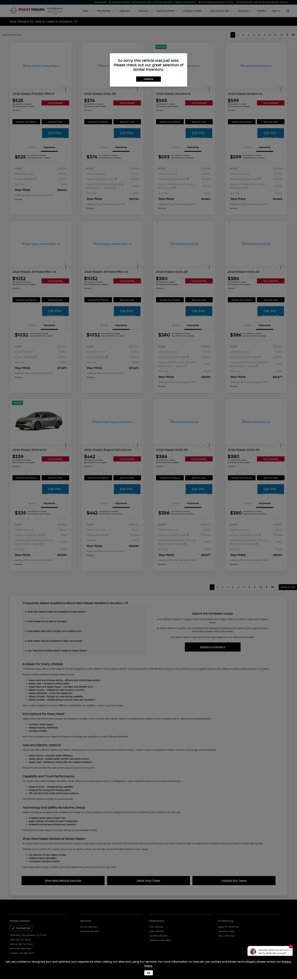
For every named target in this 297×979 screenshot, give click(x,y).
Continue (148, 79)
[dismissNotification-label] (291, 946)
